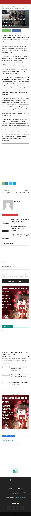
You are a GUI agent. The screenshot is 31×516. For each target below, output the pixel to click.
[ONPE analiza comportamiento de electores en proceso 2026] (6, 236)
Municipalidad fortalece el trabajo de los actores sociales (18, 228)
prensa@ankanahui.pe (19, 497)
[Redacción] (4, 25)
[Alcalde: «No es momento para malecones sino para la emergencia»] (6, 221)
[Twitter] (10, 183)
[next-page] (5, 390)
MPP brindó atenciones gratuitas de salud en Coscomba (15, 353)
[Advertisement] (15, 161)
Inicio (3, 6)
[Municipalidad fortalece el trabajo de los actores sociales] (6, 229)
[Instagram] (13, 508)
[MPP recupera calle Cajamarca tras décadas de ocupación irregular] (6, 377)
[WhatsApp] (3, 183)
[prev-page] (3, 390)
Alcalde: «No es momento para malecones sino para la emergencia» (20, 221)
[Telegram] (14, 183)
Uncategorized (8, 6)
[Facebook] (6, 183)
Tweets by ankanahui (7, 440)
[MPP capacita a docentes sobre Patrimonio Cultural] (6, 384)
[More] (23, 30)
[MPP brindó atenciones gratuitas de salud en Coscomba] (15, 340)
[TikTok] (17, 508)
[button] (2, 2)
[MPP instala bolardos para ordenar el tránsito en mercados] (6, 369)
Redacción (7, 25)
